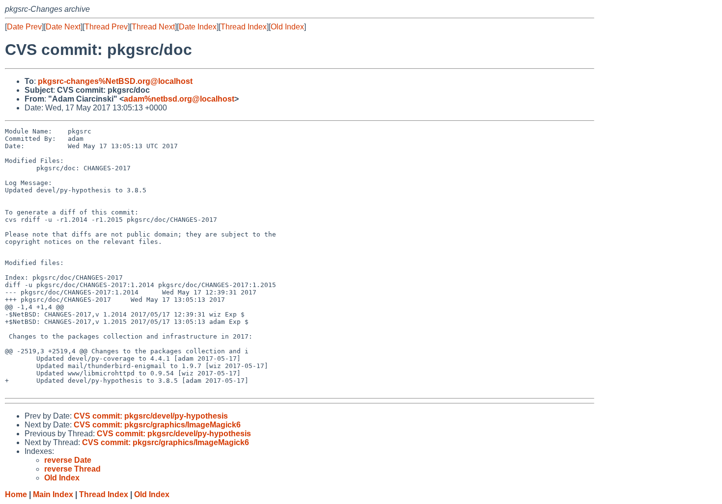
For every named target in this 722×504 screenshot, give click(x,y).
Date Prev (24, 27)
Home (16, 494)
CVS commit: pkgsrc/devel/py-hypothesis (151, 416)
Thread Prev (106, 27)
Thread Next (153, 27)
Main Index (53, 494)
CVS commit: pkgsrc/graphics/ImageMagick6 (157, 425)
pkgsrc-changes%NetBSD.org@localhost (115, 81)
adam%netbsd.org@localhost (179, 99)
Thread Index (244, 27)
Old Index (287, 27)
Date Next (63, 27)
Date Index (198, 27)
